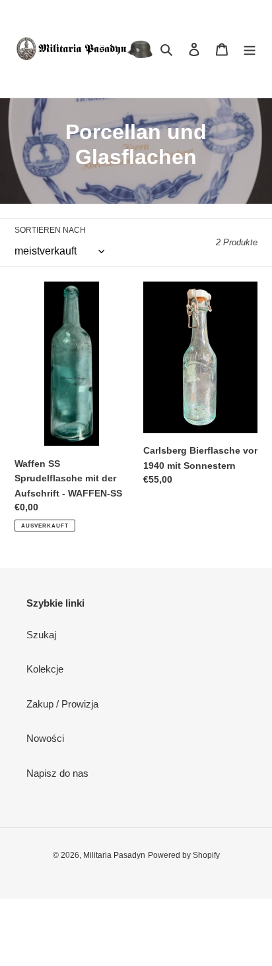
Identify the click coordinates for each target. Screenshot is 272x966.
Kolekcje (44, 669)
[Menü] (249, 49)
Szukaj (41, 634)
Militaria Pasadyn (114, 855)
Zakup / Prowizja (62, 703)
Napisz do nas (57, 773)
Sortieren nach (50, 230)
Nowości (45, 738)
